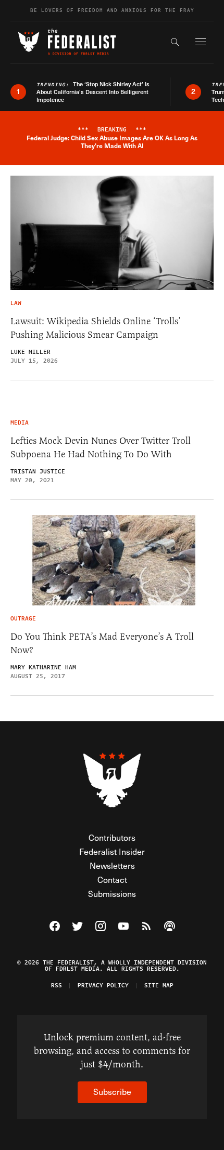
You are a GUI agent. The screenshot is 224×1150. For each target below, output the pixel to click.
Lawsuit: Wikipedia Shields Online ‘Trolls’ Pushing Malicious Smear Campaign (95, 327)
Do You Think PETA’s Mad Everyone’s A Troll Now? (102, 643)
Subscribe (112, 1091)
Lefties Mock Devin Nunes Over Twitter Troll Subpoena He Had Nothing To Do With (100, 447)
